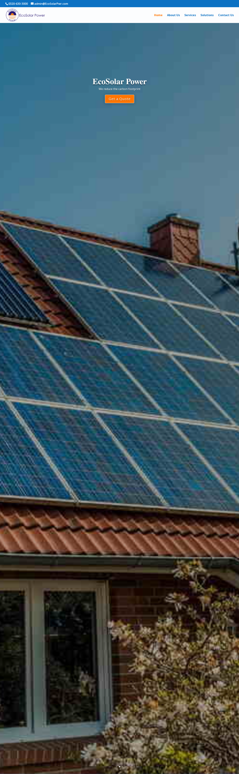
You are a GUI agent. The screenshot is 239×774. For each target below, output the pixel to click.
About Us (173, 15)
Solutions (207, 15)
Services (190, 15)
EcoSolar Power (120, 81)
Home (158, 15)
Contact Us (226, 15)
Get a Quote (120, 99)
